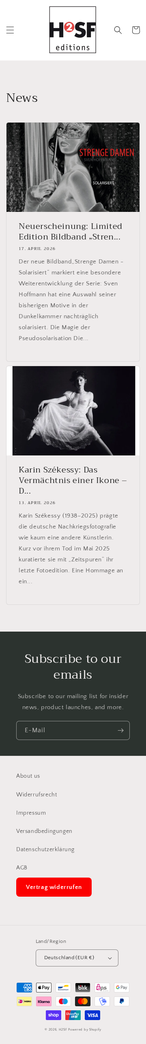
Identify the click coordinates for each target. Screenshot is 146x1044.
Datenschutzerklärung (45, 849)
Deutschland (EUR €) (69, 957)
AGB (22, 868)
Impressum (31, 813)
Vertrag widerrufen (54, 887)
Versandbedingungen (44, 831)
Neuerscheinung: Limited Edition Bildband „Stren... (70, 231)
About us (28, 776)
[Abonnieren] (120, 730)
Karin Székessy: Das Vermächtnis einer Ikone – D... (73, 480)
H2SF (63, 1029)
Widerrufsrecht (36, 795)
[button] (10, 30)
